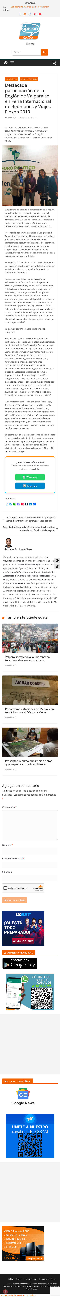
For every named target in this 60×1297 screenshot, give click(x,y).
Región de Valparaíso (29, 79)
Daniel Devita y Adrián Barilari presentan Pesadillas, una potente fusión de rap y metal (32, 8)
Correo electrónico (13, 858)
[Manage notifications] (5, 1291)
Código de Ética (48, 1279)
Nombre (7, 845)
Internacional (11, 79)
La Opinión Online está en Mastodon (17, 1295)
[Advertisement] (30, 1044)
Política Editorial (14, 1279)
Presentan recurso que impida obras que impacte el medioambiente (28, 762)
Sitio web (7, 871)
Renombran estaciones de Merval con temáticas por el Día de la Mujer (29, 710)
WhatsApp (32, 477)
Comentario (9, 807)
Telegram (32, 485)
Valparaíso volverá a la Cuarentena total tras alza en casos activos (27, 658)
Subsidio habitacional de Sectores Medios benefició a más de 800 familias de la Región (29, 529)
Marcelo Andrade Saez (28, 117)
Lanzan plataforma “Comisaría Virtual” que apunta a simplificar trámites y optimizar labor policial (31, 519)
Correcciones (31, 1279)
